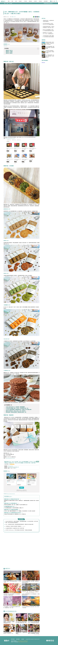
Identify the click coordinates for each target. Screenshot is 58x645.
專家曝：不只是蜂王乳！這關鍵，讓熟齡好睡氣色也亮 (9, 622)
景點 (8, 1)
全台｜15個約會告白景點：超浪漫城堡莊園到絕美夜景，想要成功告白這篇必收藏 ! (19, 524)
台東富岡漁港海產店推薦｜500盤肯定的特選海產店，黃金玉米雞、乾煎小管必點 (48, 27)
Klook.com (5, 45)
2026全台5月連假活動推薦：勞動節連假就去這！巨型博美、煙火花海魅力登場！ (19, 409)
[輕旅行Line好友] (53, 640)
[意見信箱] (51, 640)
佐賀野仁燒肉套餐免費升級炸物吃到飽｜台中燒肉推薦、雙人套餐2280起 (34, 633)
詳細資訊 (37, 461)
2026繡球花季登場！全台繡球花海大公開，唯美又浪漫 (14, 528)
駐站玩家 (40, 1)
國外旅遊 (30, 1)
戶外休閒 (25, 1)
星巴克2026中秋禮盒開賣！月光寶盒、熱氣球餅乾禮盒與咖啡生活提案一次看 (48, 30)
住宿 (16, 1)
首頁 (4, 3)
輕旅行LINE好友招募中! (49, 3)
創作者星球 (45, 1)
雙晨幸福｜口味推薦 (9, 51)
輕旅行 (3, 1)
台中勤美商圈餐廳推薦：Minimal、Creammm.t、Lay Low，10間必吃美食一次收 (8, 633)
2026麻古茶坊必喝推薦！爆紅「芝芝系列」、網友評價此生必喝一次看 (17, 408)
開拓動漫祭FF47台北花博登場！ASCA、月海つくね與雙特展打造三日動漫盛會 (48, 33)
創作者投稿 (12, 639)
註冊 (54, 1)
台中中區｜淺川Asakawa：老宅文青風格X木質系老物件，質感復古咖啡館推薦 (18, 530)
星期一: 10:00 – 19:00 (11, 468)
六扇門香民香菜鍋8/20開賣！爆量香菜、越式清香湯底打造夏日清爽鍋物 (48, 36)
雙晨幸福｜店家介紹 (9, 50)
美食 (12, 1)
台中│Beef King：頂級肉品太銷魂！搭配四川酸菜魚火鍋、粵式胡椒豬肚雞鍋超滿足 (21, 622)
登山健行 (20, 1)
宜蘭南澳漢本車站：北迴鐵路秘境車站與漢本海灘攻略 (48, 21)
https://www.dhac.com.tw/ (10, 458)
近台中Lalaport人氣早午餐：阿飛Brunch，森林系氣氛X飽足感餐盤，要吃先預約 (33, 622)
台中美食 (10, 3)
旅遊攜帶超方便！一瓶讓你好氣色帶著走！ (21, 633)
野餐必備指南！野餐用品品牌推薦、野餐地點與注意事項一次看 (16, 412)
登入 (52, 1)
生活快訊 (35, 1)
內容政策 (22, 639)
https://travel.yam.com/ (11, 493)
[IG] (49, 640)
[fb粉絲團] (47, 640)
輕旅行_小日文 (14, 16)
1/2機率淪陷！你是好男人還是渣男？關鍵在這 (13, 526)
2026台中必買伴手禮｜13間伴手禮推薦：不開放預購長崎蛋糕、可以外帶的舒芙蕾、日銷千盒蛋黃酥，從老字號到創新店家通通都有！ (21, 522)
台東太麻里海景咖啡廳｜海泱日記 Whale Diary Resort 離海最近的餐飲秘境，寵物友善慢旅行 (48, 24)
